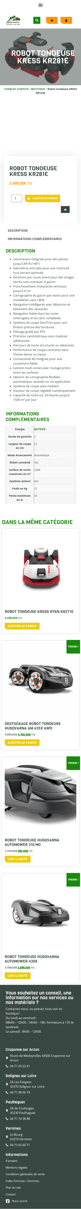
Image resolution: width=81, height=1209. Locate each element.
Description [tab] (18, 230)
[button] (40, 5)
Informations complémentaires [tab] (35, 239)
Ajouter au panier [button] (22, 626)
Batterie (40, 429)
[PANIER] (65, 209)
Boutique (38, 89)
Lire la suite (18, 859)
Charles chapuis (16, 89)
